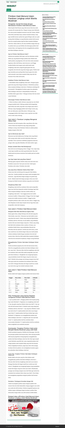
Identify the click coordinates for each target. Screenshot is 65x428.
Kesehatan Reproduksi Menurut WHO (49, 26)
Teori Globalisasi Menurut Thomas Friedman (50, 39)
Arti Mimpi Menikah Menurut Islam (49, 59)
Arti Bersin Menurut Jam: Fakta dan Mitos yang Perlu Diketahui (49, 92)
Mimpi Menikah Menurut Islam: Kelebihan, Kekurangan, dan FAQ (49, 66)
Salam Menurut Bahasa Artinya (49, 50)
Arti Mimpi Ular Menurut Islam (49, 63)
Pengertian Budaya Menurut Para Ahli (49, 78)
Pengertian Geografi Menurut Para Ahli (50, 83)
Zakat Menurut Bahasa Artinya (49, 67)
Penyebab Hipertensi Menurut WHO (49, 20)
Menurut (57, 426)
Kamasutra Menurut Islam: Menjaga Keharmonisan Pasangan (50, 89)
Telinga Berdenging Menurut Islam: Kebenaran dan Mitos (49, 73)
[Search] (58, 2)
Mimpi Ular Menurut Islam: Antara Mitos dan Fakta (50, 76)
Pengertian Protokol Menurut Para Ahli (50, 29)
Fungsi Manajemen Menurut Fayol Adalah (50, 43)
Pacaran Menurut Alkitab (48, 30)
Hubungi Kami (13, 1)
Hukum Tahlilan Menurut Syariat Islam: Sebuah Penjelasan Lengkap (50, 49)
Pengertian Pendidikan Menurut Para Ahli (49, 81)
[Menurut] (11, 6)
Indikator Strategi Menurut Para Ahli (49, 24)
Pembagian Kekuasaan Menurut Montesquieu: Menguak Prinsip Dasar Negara (49, 70)
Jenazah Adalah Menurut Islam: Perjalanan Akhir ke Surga (49, 17)
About (7, 1)
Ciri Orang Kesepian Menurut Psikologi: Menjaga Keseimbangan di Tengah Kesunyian (50, 33)
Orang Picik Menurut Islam (48, 40)
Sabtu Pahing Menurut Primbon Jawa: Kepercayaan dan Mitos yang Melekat (50, 45)
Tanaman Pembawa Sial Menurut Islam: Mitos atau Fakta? (49, 36)
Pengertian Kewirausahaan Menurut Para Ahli (48, 62)
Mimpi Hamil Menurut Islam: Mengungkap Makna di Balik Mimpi (49, 86)
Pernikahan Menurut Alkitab (48, 21)
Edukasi (9, 10)
